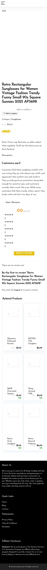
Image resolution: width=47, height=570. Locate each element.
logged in (18, 290)
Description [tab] (7, 155)
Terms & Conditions (9, 523)
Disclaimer (6, 527)
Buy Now (6, 131)
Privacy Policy (7, 520)
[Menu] (3, 3)
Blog (3, 505)
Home (4, 502)
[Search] (43, 3)
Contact (5, 509)
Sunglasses (16, 119)
